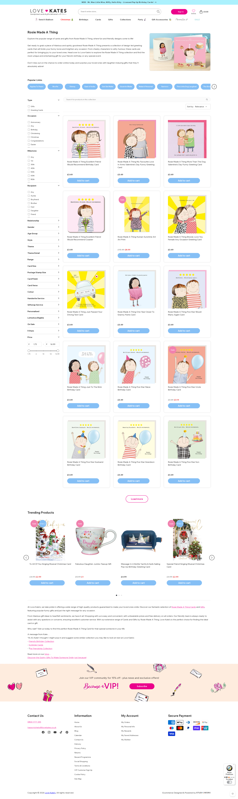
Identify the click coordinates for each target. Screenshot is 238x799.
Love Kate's (50, 792)
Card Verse (33, 285)
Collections (125, 19)
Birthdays (83, 19)
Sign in (181, 12)
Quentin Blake (126, 86)
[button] (66, 19)
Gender (31, 227)
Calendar (78, 735)
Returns (77, 753)
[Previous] (26, 557)
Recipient (32, 186)
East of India (90, 86)
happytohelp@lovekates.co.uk (42, 727)
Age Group (33, 233)
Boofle (55, 86)
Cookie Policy (79, 774)
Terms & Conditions (82, 766)
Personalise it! (181, 19)
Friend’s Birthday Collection (41, 641)
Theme (31, 246)
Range (30, 259)
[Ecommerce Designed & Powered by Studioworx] (203, 792)
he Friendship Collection (41, 648)
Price (30, 337)
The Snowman (209, 86)
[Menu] (233, 765)
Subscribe (142, 686)
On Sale (31, 324)
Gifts (110, 19)
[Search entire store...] (158, 11)
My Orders (125, 722)
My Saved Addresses (129, 735)
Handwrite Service (36, 298)
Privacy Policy (80, 748)
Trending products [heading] (41, 512)
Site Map (78, 779)
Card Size (32, 266)
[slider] (29, 351)
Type (30, 100)
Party (140, 19)
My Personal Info (128, 726)
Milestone (32, 151)
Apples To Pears (36, 86)
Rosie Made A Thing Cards (183, 607)
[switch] (229, 782)
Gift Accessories (160, 19)
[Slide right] (214, 86)
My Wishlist (125, 740)
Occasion (32, 116)
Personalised (33, 311)
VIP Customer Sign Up (83, 770)
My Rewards (126, 731)
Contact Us (78, 740)
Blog (76, 731)
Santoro (164, 86)
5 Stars (31, 331)
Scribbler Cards (36, 645)
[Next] (211, 557)
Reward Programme (82, 757)
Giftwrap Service (35, 305)
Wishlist (193, 13)
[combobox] (119, 12)
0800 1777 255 (34, 722)
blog (47, 654)
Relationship (33, 220)
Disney (72, 86)
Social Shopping (81, 761)
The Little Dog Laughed (186, 86)
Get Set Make (107, 86)
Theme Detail (34, 253)
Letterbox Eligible (36, 318)
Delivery (77, 744)
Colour (31, 292)
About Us (78, 726)
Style (30, 240)
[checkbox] (43, 106)
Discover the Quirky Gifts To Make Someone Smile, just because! (57, 657)
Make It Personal (146, 86)
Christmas (65, 19)
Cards (98, 19)
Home (76, 722)
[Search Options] (207, 99)
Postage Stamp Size (37, 272)
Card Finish (33, 279)
